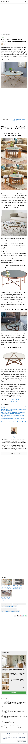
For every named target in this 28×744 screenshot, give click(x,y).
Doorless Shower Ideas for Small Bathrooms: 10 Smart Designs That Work (13, 670)
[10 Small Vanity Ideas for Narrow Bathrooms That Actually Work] (5, 681)
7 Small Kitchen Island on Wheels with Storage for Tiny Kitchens (13, 406)
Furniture (3, 37)
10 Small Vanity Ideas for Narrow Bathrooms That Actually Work (17, 680)
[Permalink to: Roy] (2, 44)
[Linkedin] (8, 453)
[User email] (19, 453)
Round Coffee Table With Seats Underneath (17, 400)
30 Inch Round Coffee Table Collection (17, 120)
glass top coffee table (7, 604)
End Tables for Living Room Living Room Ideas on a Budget (15, 717)
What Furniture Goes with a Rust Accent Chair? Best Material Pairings (12, 416)
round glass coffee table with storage (10, 611)
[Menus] (2, 1)
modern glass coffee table (20, 604)
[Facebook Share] (15, 616)
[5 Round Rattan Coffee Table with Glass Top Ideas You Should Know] (6, 582)
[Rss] (14, 453)
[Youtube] (12, 453)
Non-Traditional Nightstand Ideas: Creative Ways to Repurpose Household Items (12, 419)
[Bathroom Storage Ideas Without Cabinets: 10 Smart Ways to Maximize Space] (5, 675)
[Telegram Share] (23, 616)
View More (13, 692)
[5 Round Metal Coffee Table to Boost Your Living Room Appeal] (18, 582)
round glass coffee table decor (9, 608)
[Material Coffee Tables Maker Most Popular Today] (6, 593)
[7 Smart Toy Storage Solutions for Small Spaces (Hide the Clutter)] (5, 687)
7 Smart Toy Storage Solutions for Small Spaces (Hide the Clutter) (17, 686)
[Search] (26, 1)
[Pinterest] (10, 453)
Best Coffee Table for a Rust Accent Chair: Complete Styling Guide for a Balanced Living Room (13, 413)
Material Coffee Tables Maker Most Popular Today (6, 598)
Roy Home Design (6, 2)
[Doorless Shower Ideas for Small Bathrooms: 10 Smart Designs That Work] (14, 661)
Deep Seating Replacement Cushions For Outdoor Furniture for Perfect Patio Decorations (15, 703)
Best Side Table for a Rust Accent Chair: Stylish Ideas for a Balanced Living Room (13, 410)
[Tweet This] (18, 616)
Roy (4, 44)
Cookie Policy (4, 738)
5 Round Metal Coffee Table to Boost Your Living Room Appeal (18, 587)
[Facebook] (17, 453)
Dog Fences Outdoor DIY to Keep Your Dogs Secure (14, 712)
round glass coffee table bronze (9, 606)
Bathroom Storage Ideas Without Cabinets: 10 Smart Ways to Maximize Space (17, 674)
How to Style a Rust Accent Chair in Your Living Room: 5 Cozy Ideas (13, 422)
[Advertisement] (14, 18)
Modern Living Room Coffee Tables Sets (13, 707)
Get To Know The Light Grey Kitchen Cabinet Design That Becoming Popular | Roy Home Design (15, 726)
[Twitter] (16, 453)
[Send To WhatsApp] (26, 616)
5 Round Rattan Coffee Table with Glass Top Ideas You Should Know (6, 587)
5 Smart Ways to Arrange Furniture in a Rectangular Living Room (13, 721)
